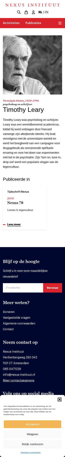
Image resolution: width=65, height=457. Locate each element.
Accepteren (32, 424)
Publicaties (33, 23)
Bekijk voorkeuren (32, 444)
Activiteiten (11, 23)
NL (40, 12)
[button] (59, 399)
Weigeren (32, 434)
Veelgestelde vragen (16, 317)
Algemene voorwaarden (31, 452)
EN (46, 12)
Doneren (9, 312)
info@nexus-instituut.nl (19, 374)
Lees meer (14, 224)
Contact (8, 329)
